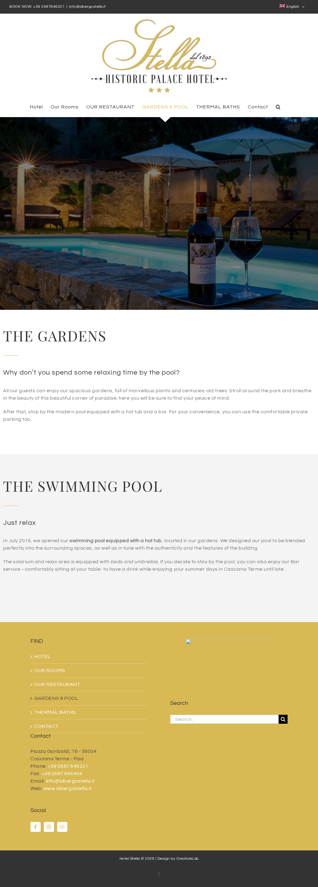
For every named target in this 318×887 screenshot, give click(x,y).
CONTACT (46, 726)
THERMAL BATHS (55, 712)
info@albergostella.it (87, 7)
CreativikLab (187, 859)
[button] (278, 107)
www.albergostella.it (67, 788)
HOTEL (42, 656)
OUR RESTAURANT (57, 684)
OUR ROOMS (49, 670)
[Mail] (62, 827)
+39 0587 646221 (68, 766)
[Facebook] (35, 827)
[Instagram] (49, 827)
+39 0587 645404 (62, 773)
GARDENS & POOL (56, 698)
